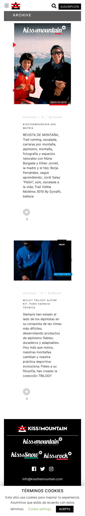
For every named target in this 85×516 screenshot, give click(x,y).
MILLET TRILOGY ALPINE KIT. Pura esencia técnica (40, 304)
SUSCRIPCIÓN (69, 6)
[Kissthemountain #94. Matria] (42, 64)
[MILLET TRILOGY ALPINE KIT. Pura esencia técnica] (42, 260)
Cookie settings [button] (39, 509)
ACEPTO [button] (64, 509)
